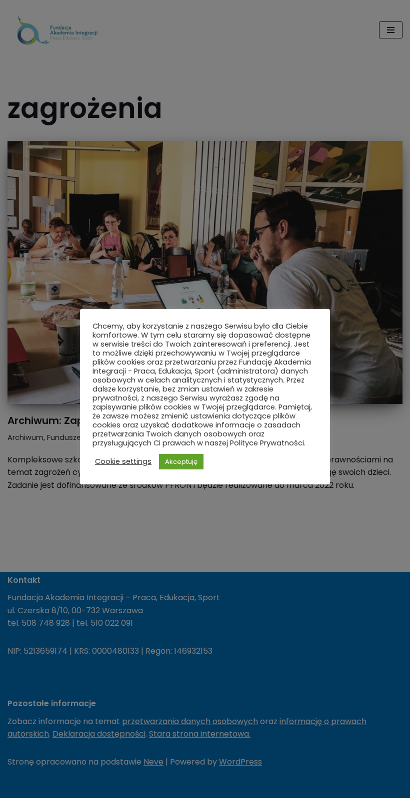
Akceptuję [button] (181, 461)
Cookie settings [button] (123, 461)
